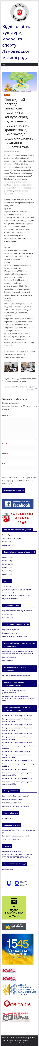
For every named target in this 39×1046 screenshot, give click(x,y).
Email (5, 453)
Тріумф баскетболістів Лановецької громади (19, 388)
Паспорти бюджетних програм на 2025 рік (17, 724)
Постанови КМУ (8, 545)
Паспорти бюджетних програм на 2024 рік (17, 733)
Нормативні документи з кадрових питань (17, 611)
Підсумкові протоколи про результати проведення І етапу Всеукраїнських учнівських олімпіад (18, 698)
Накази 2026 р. (7, 557)
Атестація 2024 (7, 617)
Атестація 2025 (7, 614)
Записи (7, 95)
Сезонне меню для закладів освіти (14, 636)
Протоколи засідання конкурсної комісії (16, 595)
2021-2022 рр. (7, 586)
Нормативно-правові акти (11, 851)
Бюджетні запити (8, 818)
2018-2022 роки (7, 869)
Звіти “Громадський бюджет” (12, 839)
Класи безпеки (7, 660)
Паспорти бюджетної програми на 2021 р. (17, 760)
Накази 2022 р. (7, 571)
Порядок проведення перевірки (13, 799)
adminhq (17, 151)
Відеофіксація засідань (10, 599)
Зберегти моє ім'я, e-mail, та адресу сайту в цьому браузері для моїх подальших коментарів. (19, 480)
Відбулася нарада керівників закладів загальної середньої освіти (20, 380)
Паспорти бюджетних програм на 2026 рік (17, 715)
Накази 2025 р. (7, 561)
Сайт (4, 463)
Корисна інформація (9, 657)
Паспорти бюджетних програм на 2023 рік (17, 742)
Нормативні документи (10, 630)
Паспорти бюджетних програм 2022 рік (16, 751)
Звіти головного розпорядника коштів (15, 836)
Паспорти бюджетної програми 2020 (15, 769)
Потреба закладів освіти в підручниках (16, 675)
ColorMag (13, 1043)
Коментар (7, 415)
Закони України (7, 535)
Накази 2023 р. (7, 567)
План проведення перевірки (12, 803)
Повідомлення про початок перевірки (15, 806)
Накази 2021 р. (7, 574)
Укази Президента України (11, 538)
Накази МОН (6, 542)
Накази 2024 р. (7, 564)
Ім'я (4, 443)
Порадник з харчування (10, 633)
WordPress (23, 1043)
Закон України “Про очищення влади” (15, 796)
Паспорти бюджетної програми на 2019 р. (17, 778)
